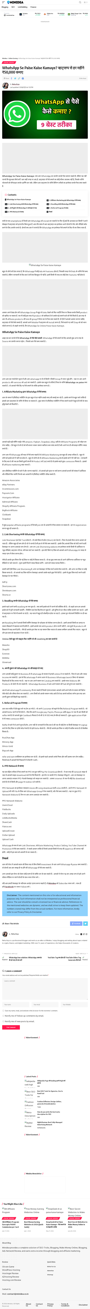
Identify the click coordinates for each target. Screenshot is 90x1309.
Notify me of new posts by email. (19, 1021)
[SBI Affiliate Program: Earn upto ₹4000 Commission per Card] (12, 1213)
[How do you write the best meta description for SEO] (30, 1115)
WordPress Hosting (11, 1270)
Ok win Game (8, 1266)
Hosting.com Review (11, 1280)
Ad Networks (41, 1128)
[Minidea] (15, 2)
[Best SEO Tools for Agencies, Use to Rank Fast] (30, 1094)
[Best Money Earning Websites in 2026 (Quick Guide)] (34, 1213)
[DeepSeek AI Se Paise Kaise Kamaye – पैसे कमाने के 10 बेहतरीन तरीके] (56, 1213)
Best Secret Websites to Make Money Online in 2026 (77, 1224)
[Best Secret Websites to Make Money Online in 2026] (78, 1213)
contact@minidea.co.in (18, 1294)
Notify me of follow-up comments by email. (24, 1016)
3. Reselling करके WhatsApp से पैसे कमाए (62, 204)
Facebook (9, 887)
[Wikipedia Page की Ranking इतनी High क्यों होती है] (30, 1084)
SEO (38, 1086)
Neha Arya (15, 84)
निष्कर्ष (50, 212)
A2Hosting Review (10, 1277)
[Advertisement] (45, 38)
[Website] (81, 934)
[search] (80, 2)
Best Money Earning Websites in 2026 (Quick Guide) (33, 1224)
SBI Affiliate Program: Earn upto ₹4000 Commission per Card (10, 1224)
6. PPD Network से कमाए (16, 212)
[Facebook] (84, 934)
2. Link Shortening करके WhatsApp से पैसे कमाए (23, 204)
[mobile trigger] (4, 2)
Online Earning (9, 62)
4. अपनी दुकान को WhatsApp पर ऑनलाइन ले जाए (22, 208)
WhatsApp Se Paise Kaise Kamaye (19, 199)
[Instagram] (86, 934)
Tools (39, 1107)
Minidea (52, 883)
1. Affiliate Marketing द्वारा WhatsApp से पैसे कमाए (65, 200)
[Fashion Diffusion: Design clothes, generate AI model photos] (30, 1104)
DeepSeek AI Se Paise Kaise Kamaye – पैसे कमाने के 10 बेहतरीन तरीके (56, 1224)
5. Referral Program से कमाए (59, 208)
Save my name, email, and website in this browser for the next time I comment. (31, 1011)
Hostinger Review (10, 1273)
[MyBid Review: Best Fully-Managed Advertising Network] (30, 1125)
